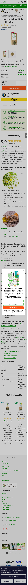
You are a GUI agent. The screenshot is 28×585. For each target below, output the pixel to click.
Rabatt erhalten (13, 307)
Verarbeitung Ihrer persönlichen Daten (12, 311)
